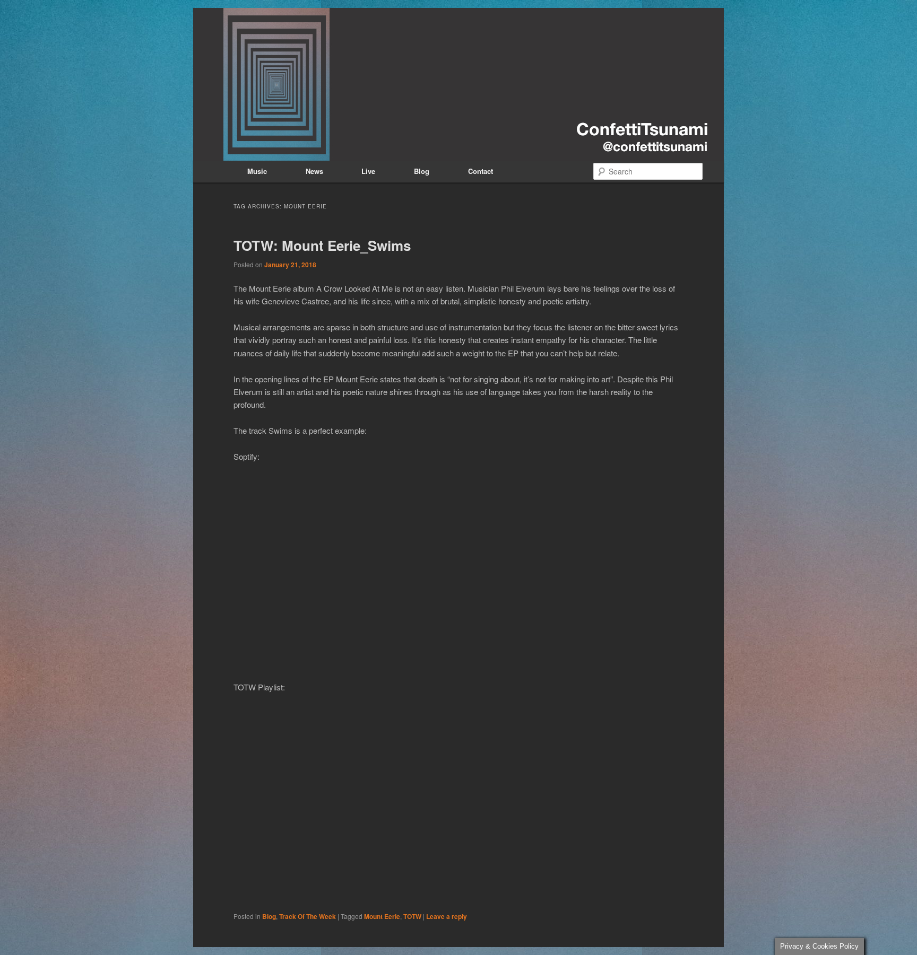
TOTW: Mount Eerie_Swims (322, 245)
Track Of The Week (307, 916)
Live (368, 171)
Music (257, 171)
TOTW (412, 916)
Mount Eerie (382, 916)
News (314, 171)
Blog (421, 171)
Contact (480, 171)
